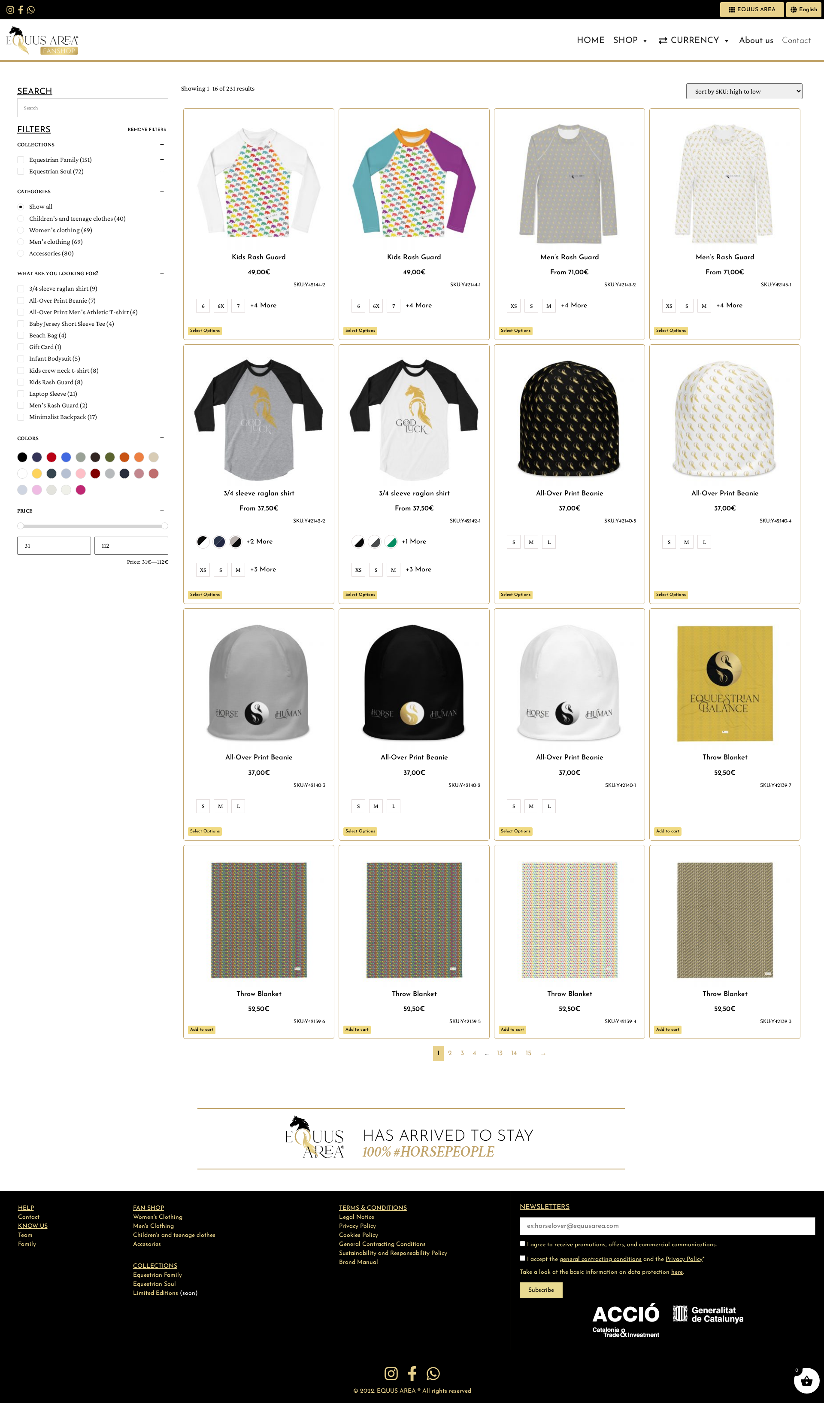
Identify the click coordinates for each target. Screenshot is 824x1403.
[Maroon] (95, 473)
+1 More (414, 541)
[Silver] (51, 490)
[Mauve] (153, 473)
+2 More (259, 541)
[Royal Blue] (66, 457)
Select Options (205, 330)
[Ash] (66, 490)
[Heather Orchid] (139, 473)
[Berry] (81, 490)
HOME (591, 40)
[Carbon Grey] (51, 473)
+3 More (263, 569)
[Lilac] (37, 490)
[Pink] (81, 473)
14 (514, 1053)
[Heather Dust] (153, 457)
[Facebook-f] (20, 10)
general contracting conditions (601, 1259)
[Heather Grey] (81, 457)
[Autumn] (124, 457)
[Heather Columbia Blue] (66, 473)
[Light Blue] (22, 490)
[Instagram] (10, 10)
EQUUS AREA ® (399, 1391)
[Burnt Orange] (139, 457)
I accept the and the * (615, 1259)
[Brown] (95, 457)
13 (500, 1053)
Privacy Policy (684, 1259)
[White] (22, 473)
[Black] (22, 457)
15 (528, 1053)
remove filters (147, 130)
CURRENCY (695, 40)
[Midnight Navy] (37, 457)
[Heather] (110, 473)
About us (756, 40)
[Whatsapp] (31, 10)
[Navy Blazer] (124, 473)
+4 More (263, 305)
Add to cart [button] (667, 831)
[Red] (51, 457)
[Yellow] (37, 473)
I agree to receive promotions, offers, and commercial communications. (621, 1245)
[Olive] (110, 457)
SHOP (625, 40)
